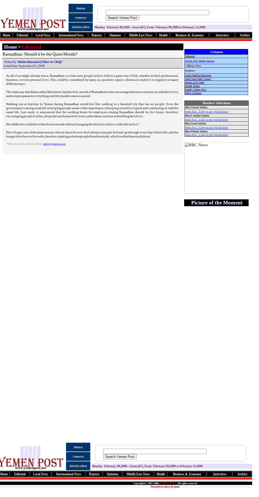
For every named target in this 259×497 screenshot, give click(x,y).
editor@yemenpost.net (54, 144)
